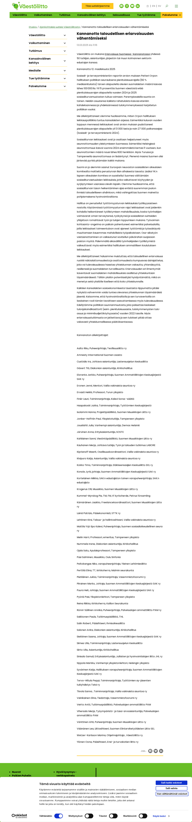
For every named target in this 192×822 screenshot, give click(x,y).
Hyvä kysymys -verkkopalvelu (66, 773)
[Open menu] (176, 6)
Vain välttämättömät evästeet (172, 793)
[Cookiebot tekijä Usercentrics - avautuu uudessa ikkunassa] (19, 816)
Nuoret (16, 772)
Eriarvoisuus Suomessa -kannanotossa (127, 54)
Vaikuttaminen (43, 15)
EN (153, 6)
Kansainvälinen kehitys (91, 15)
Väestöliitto (20, 15)
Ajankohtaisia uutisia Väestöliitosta (59, 27)
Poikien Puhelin (21, 775)
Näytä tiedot (159, 816)
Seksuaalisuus (121, 15)
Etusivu (33, 27)
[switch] (89, 816)
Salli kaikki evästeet (171, 782)
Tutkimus (64, 15)
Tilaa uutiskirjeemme (98, 6)
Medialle (35, 70)
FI (148, 6)
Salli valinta (171, 788)
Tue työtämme (146, 15)
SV (159, 6)
